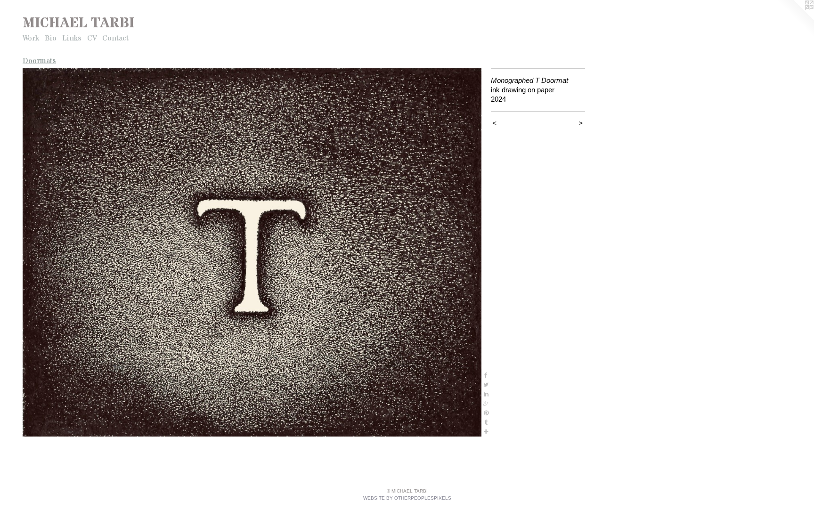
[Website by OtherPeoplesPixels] (795, 19)
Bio (51, 38)
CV (92, 38)
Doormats (39, 61)
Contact (115, 38)
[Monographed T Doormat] (252, 252)
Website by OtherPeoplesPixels (407, 498)
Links (71, 38)
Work (31, 38)
